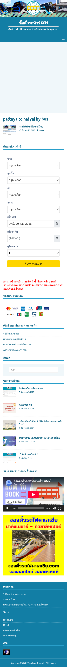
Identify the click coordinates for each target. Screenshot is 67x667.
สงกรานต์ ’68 (25, 404)
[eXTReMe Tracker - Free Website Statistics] (6, 653)
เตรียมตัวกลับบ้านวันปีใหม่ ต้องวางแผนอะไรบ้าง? (25, 605)
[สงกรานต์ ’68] (9, 411)
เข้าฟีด (6, 625)
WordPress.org (10, 635)
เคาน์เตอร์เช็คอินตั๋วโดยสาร (17, 344)
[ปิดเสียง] (54, 508)
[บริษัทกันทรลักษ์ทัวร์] (9, 460)
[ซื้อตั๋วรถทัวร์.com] (33, 15)
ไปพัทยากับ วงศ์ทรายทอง (31, 388)
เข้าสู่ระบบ (8, 620)
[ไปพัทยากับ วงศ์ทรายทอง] (9, 395)
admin (41, 130)
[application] (33, 494)
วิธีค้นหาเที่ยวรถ (11, 333)
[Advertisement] (33, 77)
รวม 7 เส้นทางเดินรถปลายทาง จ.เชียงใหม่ (39, 437)
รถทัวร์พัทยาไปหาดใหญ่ (31, 126)
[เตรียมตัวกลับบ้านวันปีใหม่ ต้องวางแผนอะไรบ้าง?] (9, 428)
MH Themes (51, 663)
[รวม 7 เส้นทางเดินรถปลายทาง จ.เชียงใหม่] (9, 444)
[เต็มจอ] (59, 508)
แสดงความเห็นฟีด (11, 630)
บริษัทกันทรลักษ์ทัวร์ (28, 454)
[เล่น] (7, 508)
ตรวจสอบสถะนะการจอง (15, 350)
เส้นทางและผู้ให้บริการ (14, 339)
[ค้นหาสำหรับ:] (33, 370)
